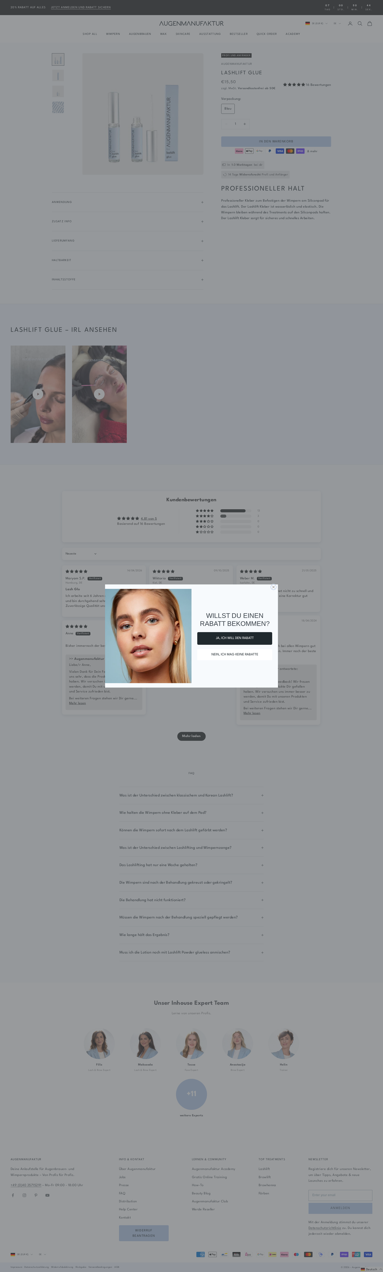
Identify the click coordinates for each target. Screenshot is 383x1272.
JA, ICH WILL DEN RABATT (235, 638)
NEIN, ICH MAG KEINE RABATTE (234, 654)
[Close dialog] (273, 587)
